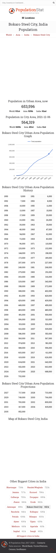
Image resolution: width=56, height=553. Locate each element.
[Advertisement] (28, 68)
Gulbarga (15, 497)
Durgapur (34, 497)
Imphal (16, 531)
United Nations (40, 546)
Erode (33, 502)
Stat (30, 11)
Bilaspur (33, 516)
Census (12, 549)
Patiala (15, 516)
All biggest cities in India (28, 536)
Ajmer (16, 521)
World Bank (27, 546)
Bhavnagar (11, 487)
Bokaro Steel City (41, 34)
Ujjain (33, 521)
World (9, 34)
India (26, 34)
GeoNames (21, 549)
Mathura (16, 526)
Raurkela (15, 512)
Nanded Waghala (35, 487)
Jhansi (16, 502)
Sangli (33, 531)
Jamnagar (11, 507)
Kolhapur (34, 512)
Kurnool (33, 492)
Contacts (41, 542)
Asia (18, 34)
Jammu (15, 492)
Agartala (34, 526)
